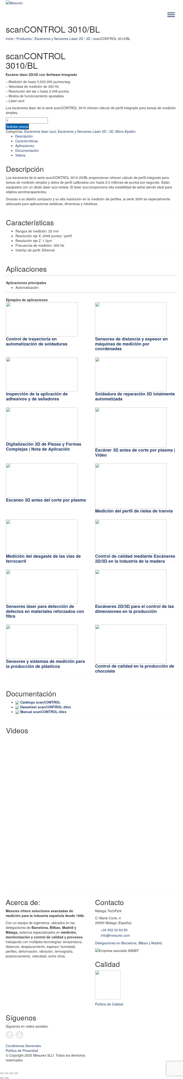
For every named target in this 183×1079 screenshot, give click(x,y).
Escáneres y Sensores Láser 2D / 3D (62, 38)
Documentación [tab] (27, 150)
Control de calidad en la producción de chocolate (134, 668)
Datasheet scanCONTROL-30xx (45, 707)
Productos (24, 38)
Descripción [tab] (24, 136)
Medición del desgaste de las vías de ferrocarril (43, 558)
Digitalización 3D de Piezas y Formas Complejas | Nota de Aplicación (43, 446)
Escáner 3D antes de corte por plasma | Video (135, 452)
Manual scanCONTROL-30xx (43, 711)
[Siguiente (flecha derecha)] (7, 1078)
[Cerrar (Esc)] (16, 1073)
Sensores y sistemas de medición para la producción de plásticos (45, 663)
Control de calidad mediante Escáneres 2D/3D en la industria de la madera (135, 558)
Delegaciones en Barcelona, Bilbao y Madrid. (129, 943)
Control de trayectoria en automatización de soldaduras (36, 341)
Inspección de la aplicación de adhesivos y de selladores (37, 396)
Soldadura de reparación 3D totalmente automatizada (135, 396)
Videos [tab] (20, 155)
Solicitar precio (17, 126)
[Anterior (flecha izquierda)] (2, 1078)
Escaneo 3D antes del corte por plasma (46, 500)
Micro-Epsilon (125, 131)
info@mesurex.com (115, 935)
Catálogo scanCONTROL (40, 702)
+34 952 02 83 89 (113, 929)
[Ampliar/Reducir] (2, 1073)
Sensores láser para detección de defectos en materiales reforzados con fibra (45, 611)
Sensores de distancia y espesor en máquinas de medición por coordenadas (131, 344)
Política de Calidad (109, 1004)
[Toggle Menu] (171, 15)
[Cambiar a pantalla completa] (7, 1073)
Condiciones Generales (23, 1045)
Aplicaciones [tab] (24, 145)
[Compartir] (11, 1073)
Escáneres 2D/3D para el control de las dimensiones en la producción (134, 608)
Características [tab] (26, 140)
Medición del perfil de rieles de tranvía (134, 511)
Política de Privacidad (22, 1050)
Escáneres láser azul (40, 131)
